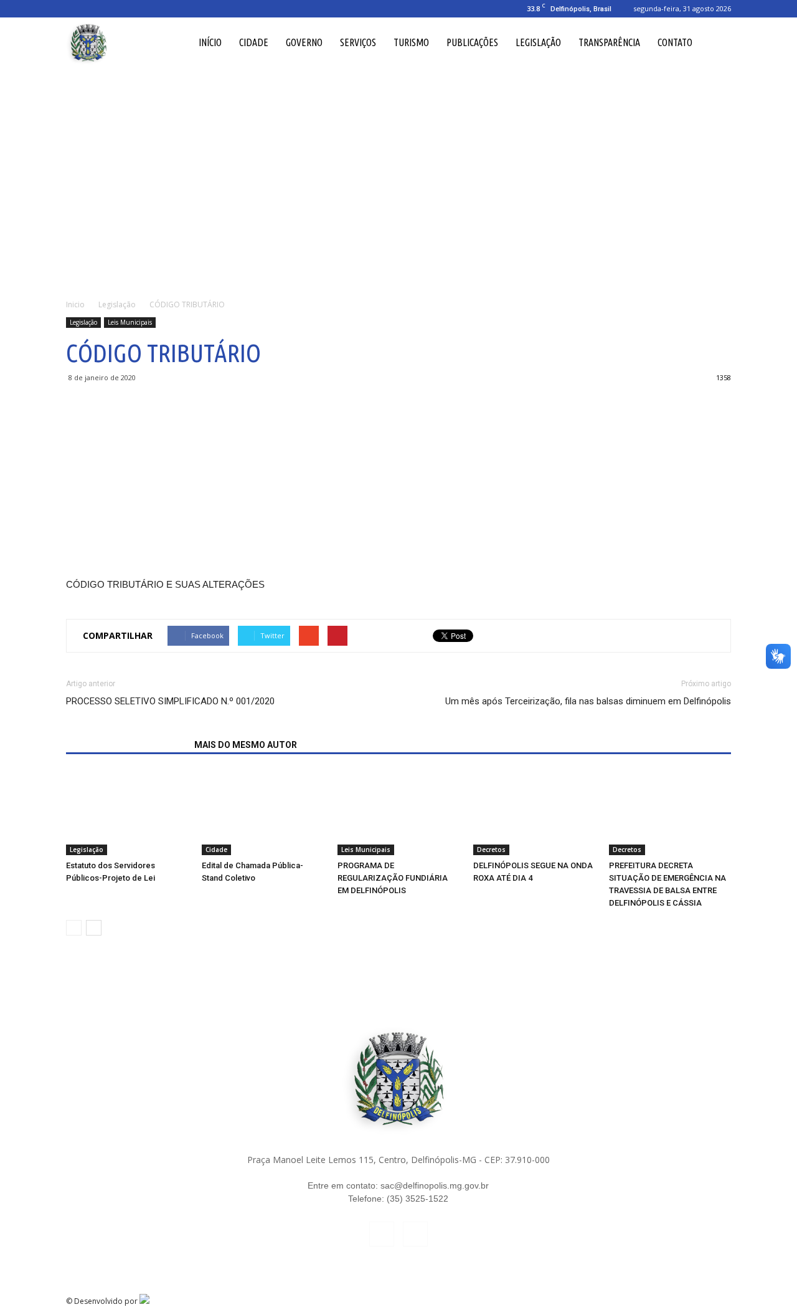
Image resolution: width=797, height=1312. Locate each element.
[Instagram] (96, 8)
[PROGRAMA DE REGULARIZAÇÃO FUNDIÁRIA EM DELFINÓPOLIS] (398, 813)
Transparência (609, 42)
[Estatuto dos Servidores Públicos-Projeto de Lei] (127, 813)
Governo (304, 42)
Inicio (75, 304)
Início (210, 42)
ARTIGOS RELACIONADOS (126, 745)
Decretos (491, 849)
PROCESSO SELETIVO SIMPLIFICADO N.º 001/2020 (170, 701)
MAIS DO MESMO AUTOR (245, 745)
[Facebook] (75, 8)
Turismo (411, 42)
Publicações (472, 42)
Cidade (253, 42)
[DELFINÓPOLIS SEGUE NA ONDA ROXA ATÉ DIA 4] (534, 813)
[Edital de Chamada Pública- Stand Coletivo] (263, 813)
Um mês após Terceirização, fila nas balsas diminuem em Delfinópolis (588, 701)
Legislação (538, 42)
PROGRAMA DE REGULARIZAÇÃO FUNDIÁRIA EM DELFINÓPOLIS (392, 878)
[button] (716, 42)
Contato (675, 42)
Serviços (358, 42)
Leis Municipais (130, 322)
